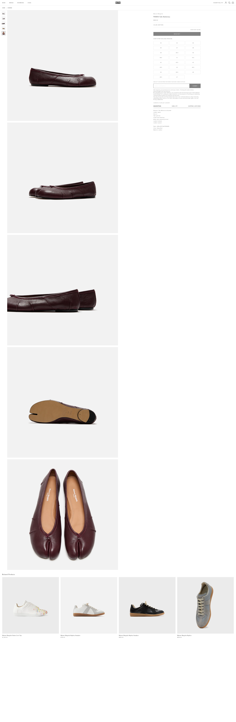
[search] (229, 3)
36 (161, 48)
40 (193, 52)
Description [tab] (157, 106)
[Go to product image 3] (4, 23)
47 (177, 77)
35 (193, 43)
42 (161, 62)
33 (161, 43)
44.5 (193, 67)
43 (193, 62)
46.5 (161, 77)
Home (3, 7)
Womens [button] (20, 2)
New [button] (4, 2)
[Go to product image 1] (4, 13)
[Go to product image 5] (4, 33)
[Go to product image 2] (4, 18)
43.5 (161, 67)
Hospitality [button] (218, 2)
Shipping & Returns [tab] (194, 106)
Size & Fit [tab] (174, 106)
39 (161, 52)
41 (176, 57)
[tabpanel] (177, 120)
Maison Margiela (158, 13)
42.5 (177, 62)
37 (177, 48)
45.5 (177, 72)
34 (177, 43)
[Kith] (118, 3)
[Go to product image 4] (4, 28)
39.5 (177, 52)
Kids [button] (29, 2)
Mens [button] (11, 2)
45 (161, 72)
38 (193, 48)
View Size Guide (195, 29)
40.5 (161, 57)
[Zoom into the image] (62, 65)
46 (193, 72)
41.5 (193, 57)
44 (177, 67)
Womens (10, 7)
